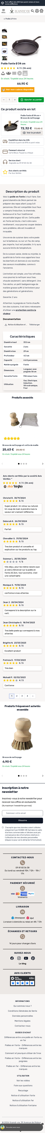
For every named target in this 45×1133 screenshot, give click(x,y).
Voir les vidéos (23, 1080)
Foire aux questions (23, 1085)
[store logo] (20, 10)
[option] (4, 29)
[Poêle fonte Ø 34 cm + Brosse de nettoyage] (11, 123)
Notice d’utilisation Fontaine (23, 1105)
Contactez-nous (22, 1026)
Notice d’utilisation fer (23, 1100)
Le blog (22, 963)
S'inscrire (22, 820)
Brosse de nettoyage (12, 757)
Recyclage (23, 1090)
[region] (4, 44)
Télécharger (34, 325)
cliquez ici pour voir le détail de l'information (23, 840)
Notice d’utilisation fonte (23, 1095)
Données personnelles (22, 1016)
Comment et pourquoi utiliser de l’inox (23, 1053)
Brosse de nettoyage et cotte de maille (20, 445)
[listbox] (4, 44)
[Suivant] (43, 463)
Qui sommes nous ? (23, 1006)
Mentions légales (22, 1021)
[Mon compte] (37, 11)
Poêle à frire (11, 19)
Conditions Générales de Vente (22, 1011)
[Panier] (42, 11)
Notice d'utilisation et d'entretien (21, 325)
